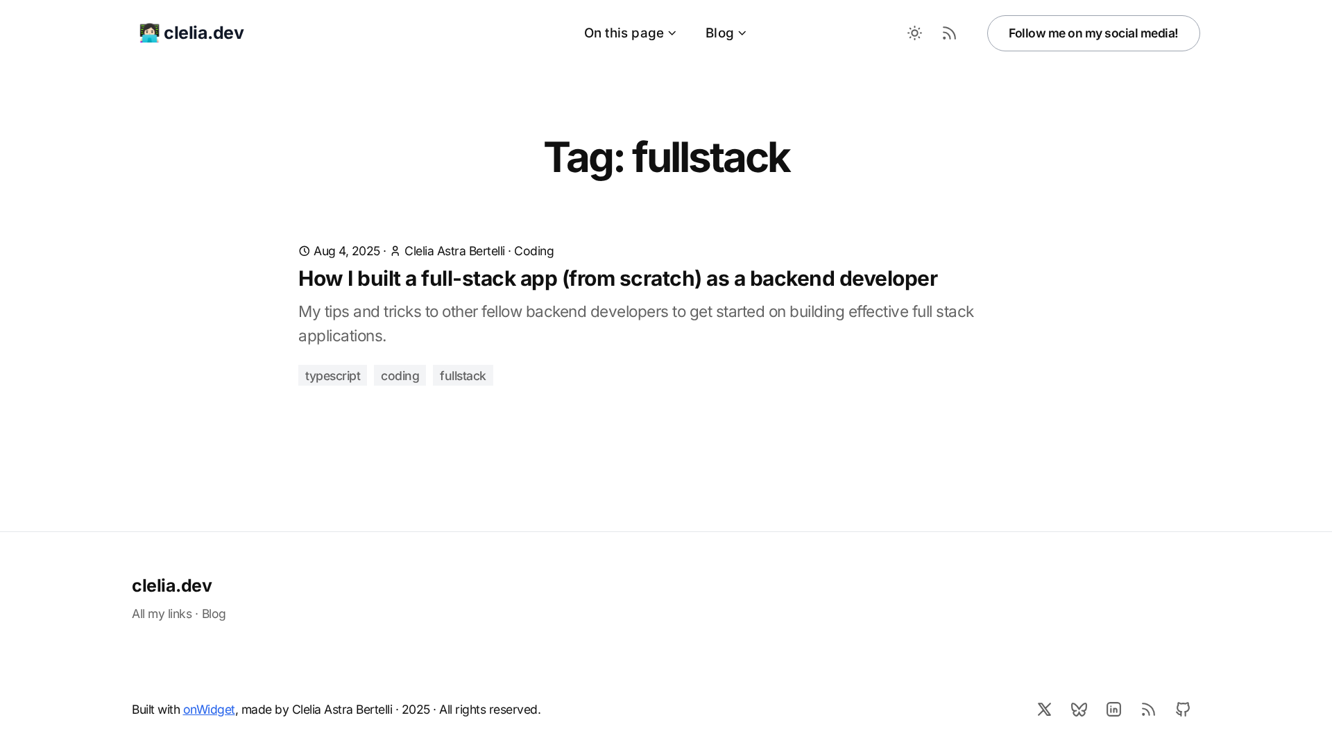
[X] (1044, 709)
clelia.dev (172, 585)
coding (400, 375)
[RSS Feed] (949, 33)
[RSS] (1148, 709)
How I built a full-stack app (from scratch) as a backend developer (617, 278)
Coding (534, 250)
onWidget (209, 709)
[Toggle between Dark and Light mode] (914, 33)
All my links (161, 613)
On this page (624, 33)
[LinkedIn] (1113, 709)
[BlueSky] (1078, 709)
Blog (720, 33)
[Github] (1183, 709)
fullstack (463, 375)
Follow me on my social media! (1094, 33)
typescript (332, 375)
